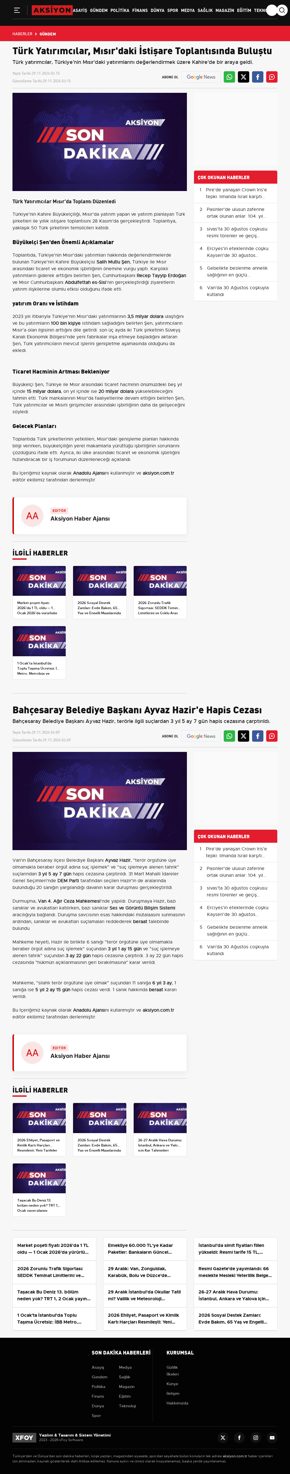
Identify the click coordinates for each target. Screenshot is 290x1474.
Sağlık (205, 10)
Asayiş (80, 10)
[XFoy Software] (24, 1437)
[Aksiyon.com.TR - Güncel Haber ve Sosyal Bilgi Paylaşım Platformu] (52, 10)
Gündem (99, 10)
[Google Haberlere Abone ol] (201, 77)
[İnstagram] (255, 1437)
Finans (140, 10)
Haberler (22, 33)
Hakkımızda (177, 1403)
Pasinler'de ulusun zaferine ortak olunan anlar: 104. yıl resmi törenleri (236, 216)
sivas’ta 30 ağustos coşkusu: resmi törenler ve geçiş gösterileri (237, 236)
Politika (119, 10)
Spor (172, 10)
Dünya (158, 10)
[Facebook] (239, 1437)
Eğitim (244, 10)
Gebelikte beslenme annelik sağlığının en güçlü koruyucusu (237, 275)
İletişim (173, 1393)
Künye (172, 1383)
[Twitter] (223, 1437)
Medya (188, 10)
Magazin (225, 10)
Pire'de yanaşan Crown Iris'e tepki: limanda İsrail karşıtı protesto (236, 196)
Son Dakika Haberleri (121, 1352)
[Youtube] (272, 1437)
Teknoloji (265, 10)
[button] (17, 11)
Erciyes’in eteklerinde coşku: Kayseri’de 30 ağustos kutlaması (238, 255)
